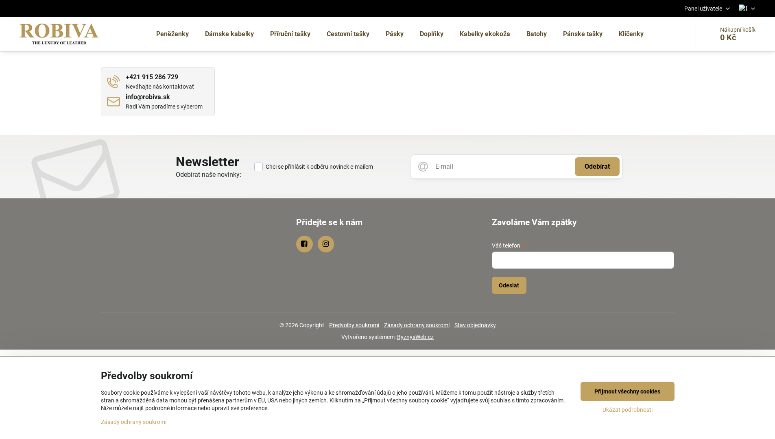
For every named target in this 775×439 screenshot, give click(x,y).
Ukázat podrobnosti (628, 409)
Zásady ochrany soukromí (417, 325)
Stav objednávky (475, 325)
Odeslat (509, 285)
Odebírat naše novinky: (208, 174)
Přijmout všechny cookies (627, 391)
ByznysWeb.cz (415, 337)
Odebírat (597, 166)
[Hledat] (684, 34)
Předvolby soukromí (354, 325)
